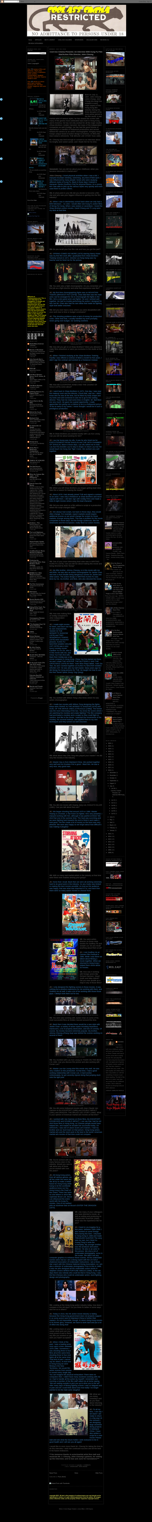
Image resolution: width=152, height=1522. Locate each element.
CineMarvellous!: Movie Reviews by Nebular (37, 551)
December (113, 772)
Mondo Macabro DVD (36, 599)
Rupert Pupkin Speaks (37, 541)
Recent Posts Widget (32, 200)
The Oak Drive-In (35, 466)
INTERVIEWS (79, 40)
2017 (109, 767)
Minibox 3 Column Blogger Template (67, 1508)
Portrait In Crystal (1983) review (41, 101)
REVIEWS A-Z (104, 40)
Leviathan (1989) (34, 387)
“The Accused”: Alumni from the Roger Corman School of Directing (37, 353)
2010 (109, 847)
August (112, 783)
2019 (109, 762)
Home (30, 40)
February (112, 828)
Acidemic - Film (35, 523)
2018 (109, 765)
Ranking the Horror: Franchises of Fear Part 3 (41, 184)
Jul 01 (113, 813)
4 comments (87, 1465)
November (113, 775)
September (113, 780)
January (112, 830)
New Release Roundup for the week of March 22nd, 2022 (37, 545)
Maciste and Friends (36, 686)
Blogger (40, 698)
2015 (109, 834)
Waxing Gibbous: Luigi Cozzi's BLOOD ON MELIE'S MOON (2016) (36, 526)
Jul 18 (113, 788)
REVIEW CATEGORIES (35, 43)
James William (81, 1508)
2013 (109, 839)
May (111, 819)
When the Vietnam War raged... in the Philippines (37, 475)
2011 (109, 844)
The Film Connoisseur (37, 584)
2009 (109, 850)
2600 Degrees (89, 1508)
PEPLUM (32, 368)
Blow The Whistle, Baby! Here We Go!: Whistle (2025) (36, 454)
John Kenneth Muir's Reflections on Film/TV (37, 360)
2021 (109, 757)
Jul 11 (113, 803)
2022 (109, 754)
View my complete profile (115, 1090)
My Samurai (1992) (35, 620)
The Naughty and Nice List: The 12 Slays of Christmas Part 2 (42, 121)
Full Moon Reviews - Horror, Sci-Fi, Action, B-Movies (37, 376)
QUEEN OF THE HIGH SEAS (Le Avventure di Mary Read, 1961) (37, 578)
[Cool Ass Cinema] (28, 214)
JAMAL (32, 632)
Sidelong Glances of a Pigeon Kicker (37, 392)
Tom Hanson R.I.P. (35, 462)
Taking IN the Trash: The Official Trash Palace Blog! (37, 608)
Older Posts (99, 1473)
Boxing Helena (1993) (36, 414)
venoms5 (121, 1041)
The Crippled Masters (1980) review (42, 141)
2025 (109, 746)
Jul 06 (113, 805)
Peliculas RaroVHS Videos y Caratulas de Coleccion (37, 677)
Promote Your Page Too (33, 216)
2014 (109, 836)
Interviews (74, 1466)
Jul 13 (113, 800)
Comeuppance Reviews (37, 618)
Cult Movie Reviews (36, 385)
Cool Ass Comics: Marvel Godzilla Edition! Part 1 (116, 719)
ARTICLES (38, 40)
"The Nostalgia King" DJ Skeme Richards (37, 625)
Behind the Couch (35, 412)
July (111, 786)
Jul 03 (113, 811)
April (111, 822)
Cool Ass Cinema (32, 212)
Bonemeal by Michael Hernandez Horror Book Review (36, 406)
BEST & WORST (50, 40)
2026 (109, 743)
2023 (109, 751)
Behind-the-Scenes (35, 370)
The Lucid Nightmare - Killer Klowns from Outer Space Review (37, 535)
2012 (109, 842)
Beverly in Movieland (36, 350)
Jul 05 (113, 808)
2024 (109, 748)
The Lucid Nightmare (36, 532)
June (111, 817)
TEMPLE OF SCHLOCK (37, 460)
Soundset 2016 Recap (36, 627)
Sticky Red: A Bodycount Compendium (34, 449)
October (112, 778)
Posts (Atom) (62, 1477)
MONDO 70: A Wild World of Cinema (36, 573)
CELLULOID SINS (91, 40)
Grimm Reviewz (35, 636)
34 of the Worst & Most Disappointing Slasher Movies (117, 565)
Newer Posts (53, 1473)
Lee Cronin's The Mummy (37, 443)
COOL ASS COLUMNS (65, 40)
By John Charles (35, 647)
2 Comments (41, 115)
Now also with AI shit (35, 479)
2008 (109, 852)
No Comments (42, 155)
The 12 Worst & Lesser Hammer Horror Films (116, 695)
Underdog (32, 345)
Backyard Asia (34, 418)
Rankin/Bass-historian (37, 344)
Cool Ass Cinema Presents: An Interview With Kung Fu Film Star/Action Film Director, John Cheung (76, 53)
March (112, 825)
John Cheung (83, 1466)
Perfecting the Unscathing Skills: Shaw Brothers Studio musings (37, 563)
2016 (109, 770)
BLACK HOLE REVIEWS (37, 655)
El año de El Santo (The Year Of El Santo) (37, 663)
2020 (109, 759)
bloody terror (34, 442)
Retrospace (33, 591)
